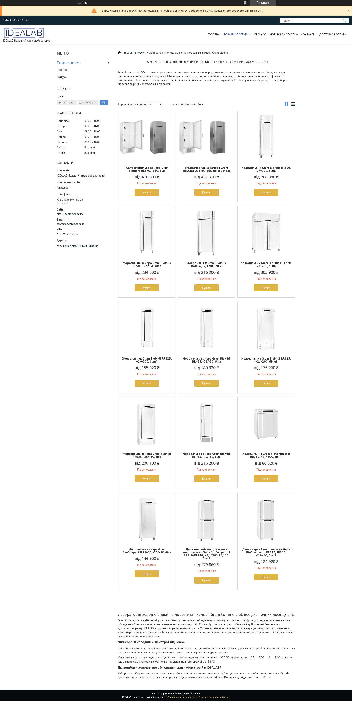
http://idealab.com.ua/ (70, 214)
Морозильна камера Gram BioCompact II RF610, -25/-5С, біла (147, 551)
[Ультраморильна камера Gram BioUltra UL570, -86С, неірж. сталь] (206, 136)
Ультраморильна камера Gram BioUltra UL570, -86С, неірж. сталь (206, 169)
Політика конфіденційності (214, 697)
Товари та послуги (69, 63)
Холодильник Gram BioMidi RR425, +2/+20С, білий (147, 360)
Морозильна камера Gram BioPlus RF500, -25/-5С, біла (147, 264)
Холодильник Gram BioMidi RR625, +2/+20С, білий (266, 360)
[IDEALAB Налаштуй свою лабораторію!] (24, 32)
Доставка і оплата (332, 34)
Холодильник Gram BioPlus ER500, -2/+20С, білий (266, 169)
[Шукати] (344, 20)
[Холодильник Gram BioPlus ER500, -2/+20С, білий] (266, 136)
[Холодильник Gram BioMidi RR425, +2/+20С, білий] (147, 327)
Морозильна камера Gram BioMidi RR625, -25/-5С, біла (147, 455)
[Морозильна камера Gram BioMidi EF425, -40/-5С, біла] (206, 422)
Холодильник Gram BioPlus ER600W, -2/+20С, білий (206, 264)
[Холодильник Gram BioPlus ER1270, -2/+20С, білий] (266, 231)
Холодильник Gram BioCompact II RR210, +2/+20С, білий (266, 455)
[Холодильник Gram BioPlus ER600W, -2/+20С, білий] (206, 231)
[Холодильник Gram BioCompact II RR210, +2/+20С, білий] (266, 422)
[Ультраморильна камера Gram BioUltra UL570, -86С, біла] (147, 136)
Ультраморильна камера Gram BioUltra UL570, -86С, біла (146, 169)
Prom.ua (195, 693)
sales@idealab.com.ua (70, 224)
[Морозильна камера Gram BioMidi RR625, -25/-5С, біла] (147, 422)
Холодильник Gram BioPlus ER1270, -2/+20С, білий (266, 264)
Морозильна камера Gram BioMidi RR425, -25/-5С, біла (207, 360)
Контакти (308, 34)
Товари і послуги (236, 34)
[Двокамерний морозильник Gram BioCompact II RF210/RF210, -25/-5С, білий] (266, 518)
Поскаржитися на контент (182, 697)
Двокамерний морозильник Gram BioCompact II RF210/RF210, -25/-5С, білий (266, 552)
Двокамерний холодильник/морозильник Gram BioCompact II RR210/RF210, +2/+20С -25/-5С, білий (206, 554)
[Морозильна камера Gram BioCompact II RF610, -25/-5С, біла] (147, 518)
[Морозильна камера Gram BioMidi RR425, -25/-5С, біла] (206, 327)
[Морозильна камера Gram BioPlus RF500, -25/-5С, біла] (147, 231)
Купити (147, 192)
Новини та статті (282, 34)
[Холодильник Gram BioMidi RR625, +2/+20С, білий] (266, 327)
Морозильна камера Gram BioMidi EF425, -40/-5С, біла (207, 455)
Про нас (260, 34)
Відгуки (62, 77)
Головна (214, 34)
